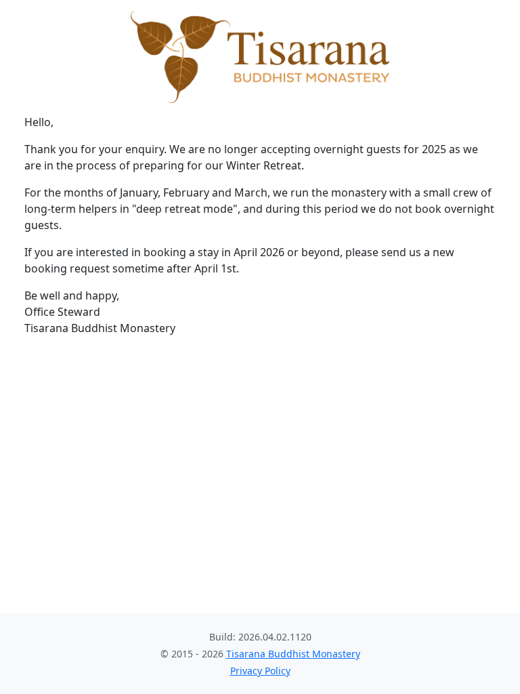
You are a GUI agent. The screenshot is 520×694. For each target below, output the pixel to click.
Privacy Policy (260, 670)
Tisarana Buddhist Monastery (293, 653)
